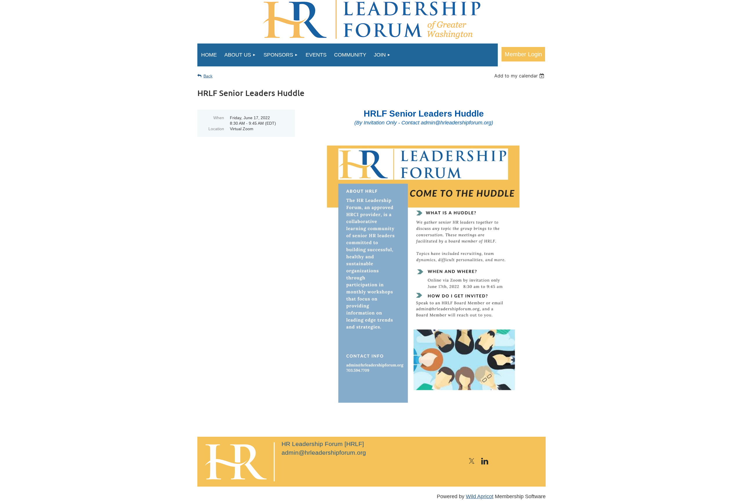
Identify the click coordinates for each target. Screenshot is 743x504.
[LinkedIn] (485, 461)
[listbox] (520, 75)
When (218, 117)
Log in (523, 54)
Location (216, 128)
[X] (472, 461)
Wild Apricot (479, 496)
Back (207, 76)
